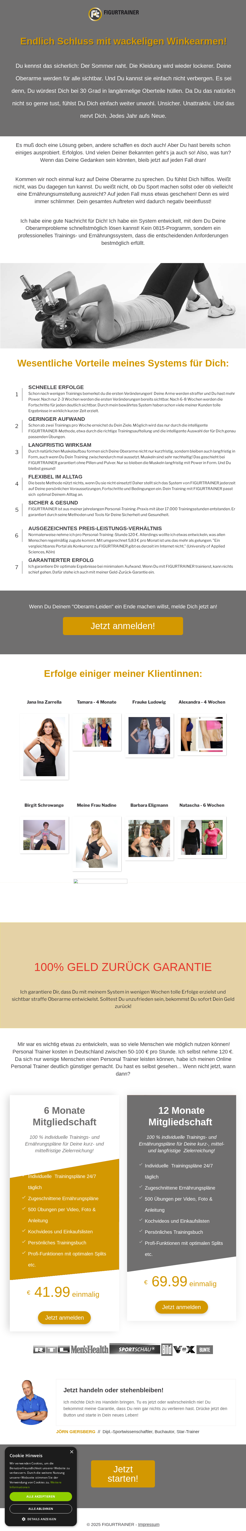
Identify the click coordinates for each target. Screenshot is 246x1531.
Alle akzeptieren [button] (40, 1496)
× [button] (71, 1452)
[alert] (41, 1486)
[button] (41, 1519)
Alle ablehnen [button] (40, 1509)
